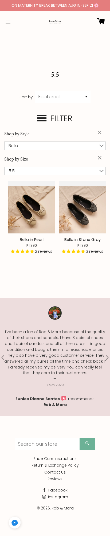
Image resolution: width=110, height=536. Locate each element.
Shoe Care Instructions (55, 458)
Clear (100, 133)
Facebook (57, 490)
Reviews (55, 479)
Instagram (57, 497)
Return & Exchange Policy (55, 465)
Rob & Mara (55, 404)
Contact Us (55, 472)
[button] (23, 251)
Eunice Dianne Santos (38, 398)
